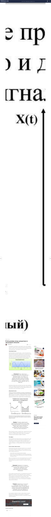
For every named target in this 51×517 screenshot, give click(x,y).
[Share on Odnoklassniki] (6, 357)
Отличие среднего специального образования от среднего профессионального (39, 378)
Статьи (34, 1)
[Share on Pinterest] (6, 353)
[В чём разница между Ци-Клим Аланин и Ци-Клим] (39, 351)
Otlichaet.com (5, 1)
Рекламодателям (31, 1)
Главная (22, 1)
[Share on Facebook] (6, 350)
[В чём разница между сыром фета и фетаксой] (39, 393)
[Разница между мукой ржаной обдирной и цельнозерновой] (39, 363)
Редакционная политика (27, 1)
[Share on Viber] (6, 361)
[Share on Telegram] (6, 363)
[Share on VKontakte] (6, 355)
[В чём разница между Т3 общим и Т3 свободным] (39, 383)
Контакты (24, 1)
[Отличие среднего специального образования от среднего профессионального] (39, 373)
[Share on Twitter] (6, 352)
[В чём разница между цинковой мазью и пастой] (39, 402)
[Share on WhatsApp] (6, 359)
